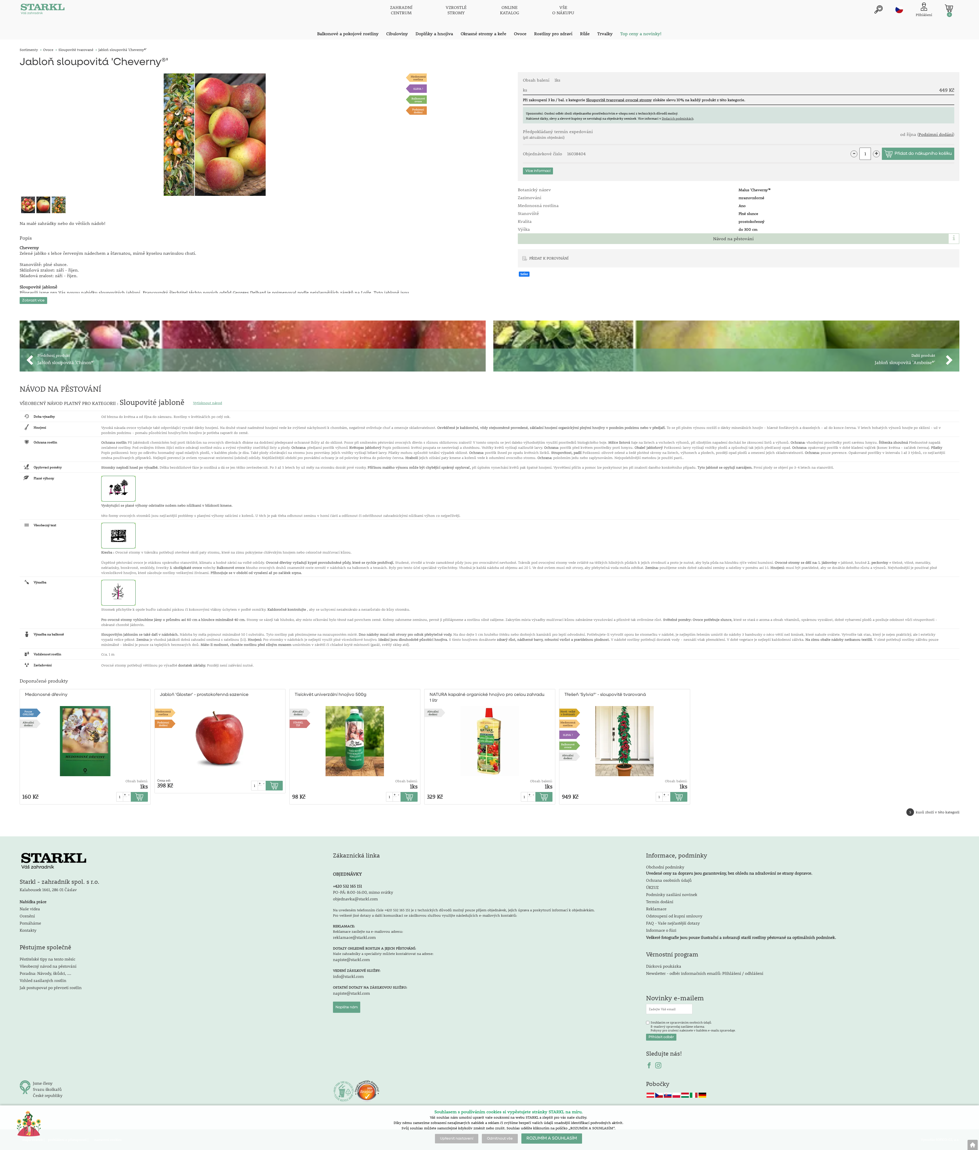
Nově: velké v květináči (567, 712)
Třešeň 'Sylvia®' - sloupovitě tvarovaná (605, 695)
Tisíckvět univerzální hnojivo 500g (330, 695)
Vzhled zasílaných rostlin (43, 980)
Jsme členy (43, 1083)
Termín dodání (659, 901)
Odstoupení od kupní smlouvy (674, 915)
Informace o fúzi (661, 930)
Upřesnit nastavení (456, 1138)
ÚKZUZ (652, 887)
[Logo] (43, 10)
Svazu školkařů (47, 1089)
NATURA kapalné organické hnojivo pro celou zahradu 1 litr (487, 698)
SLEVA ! (418, 88)
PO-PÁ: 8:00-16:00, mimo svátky (363, 892)
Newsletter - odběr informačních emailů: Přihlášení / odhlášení (704, 973)
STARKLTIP (298, 723)
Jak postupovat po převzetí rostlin (51, 987)
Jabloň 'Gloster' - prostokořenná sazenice (204, 695)
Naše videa (30, 908)
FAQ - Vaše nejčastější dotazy (673, 923)
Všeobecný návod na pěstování (48, 966)
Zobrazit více (33, 300)
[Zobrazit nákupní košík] (949, 8)
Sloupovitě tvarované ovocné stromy (619, 99)
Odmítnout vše (500, 1138)
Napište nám (347, 1007)
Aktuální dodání (28, 723)
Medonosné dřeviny (46, 695)
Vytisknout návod (207, 403)
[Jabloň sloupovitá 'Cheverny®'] (215, 134)
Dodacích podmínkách (677, 118)
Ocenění (27, 915)
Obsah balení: (136, 781)
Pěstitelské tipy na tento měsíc (47, 959)
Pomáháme (30, 923)
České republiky (47, 1095)
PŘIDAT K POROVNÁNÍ (549, 258)
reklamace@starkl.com (354, 937)
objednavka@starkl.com (355, 898)
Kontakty (28, 930)
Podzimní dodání (418, 110)
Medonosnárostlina (418, 78)
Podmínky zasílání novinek (671, 894)
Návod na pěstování (733, 238)
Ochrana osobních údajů (669, 880)
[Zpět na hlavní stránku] (973, 1145)
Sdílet (524, 274)
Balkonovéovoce (418, 100)
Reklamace (656, 908)
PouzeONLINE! (28, 712)
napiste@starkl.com (351, 959)
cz (899, 9)
